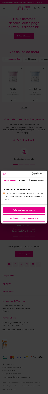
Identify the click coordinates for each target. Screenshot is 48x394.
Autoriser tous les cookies (24, 210)
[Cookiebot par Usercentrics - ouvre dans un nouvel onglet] (34, 174)
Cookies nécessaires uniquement (24, 218)
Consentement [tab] (9, 181)
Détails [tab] (22, 181)
